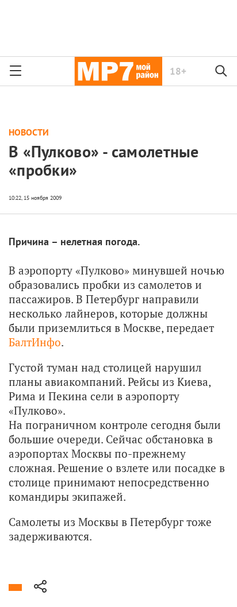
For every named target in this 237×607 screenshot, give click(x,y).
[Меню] (15, 71)
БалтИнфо (35, 342)
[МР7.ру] (118, 71)
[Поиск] (221, 71)
